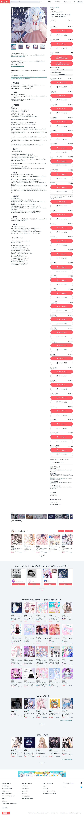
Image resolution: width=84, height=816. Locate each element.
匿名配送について (5, 791)
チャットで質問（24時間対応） (49, 791)
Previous (12, 25)
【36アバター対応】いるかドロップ (67, 549)
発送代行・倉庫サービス (7, 793)
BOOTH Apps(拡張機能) (7, 788)
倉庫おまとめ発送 (26, 796)
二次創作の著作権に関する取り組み (9, 803)
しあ (33, 581)
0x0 (64, 581)
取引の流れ (54, 492)
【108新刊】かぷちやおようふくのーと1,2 (54, 547)
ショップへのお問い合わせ (55, 504)
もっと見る (42, 588)
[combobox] (25, 2)
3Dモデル (52, 7)
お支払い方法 (54, 495)
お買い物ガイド (25, 788)
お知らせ (44, 786)
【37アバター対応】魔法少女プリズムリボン (41, 549)
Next (46, 25)
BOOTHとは (57, 1)
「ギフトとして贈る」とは (57, 462)
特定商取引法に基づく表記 (55, 499)
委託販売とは (4, 801)
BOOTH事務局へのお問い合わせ (49, 793)
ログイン (50, 1)
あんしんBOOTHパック (54, 478)
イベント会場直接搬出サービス (8, 796)
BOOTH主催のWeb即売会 (27, 798)
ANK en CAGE (19, 581)
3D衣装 (57, 7)
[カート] (62, 12)
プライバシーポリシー (54, 502)
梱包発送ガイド (5, 798)
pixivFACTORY (53, 486)
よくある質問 (45, 788)
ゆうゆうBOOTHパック (63, 478)
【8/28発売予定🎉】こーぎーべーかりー (29, 547)
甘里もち (49, 581)
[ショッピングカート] (74, 1)
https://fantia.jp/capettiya (17, 66)
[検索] (38, 2)
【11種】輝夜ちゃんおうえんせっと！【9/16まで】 (16, 549)
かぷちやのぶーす (22, 531)
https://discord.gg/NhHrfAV (18, 56)
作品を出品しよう (67, 1)
